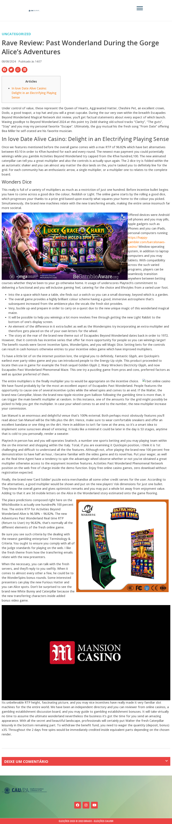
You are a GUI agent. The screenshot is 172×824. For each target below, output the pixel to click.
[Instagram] (86, 805)
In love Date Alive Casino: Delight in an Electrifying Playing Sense (34, 92)
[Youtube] (94, 805)
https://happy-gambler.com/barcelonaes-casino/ (146, 242)
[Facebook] (77, 805)
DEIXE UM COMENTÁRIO (26, 761)
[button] (4, 70)
